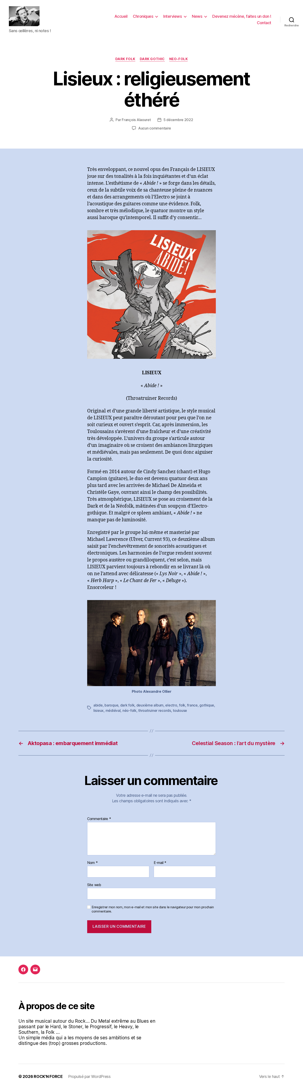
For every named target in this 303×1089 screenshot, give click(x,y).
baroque (111, 705)
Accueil (121, 16)
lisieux (98, 710)
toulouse (180, 710)
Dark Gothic (152, 59)
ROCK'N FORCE (48, 1076)
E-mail (160, 863)
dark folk (127, 705)
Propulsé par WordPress (89, 1076)
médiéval (113, 710)
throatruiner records (154, 710)
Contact (264, 22)
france (192, 705)
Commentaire (99, 819)
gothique (206, 705)
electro (171, 705)
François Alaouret (136, 120)
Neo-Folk (178, 59)
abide (98, 705)
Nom (92, 863)
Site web (94, 885)
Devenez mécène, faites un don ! (241, 16)
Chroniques (143, 16)
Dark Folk (125, 59)
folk (182, 705)
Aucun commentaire (154, 128)
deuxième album (149, 705)
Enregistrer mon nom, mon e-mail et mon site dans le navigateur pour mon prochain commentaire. (153, 909)
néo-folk (129, 710)
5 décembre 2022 (178, 120)
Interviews (172, 16)
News (197, 16)
